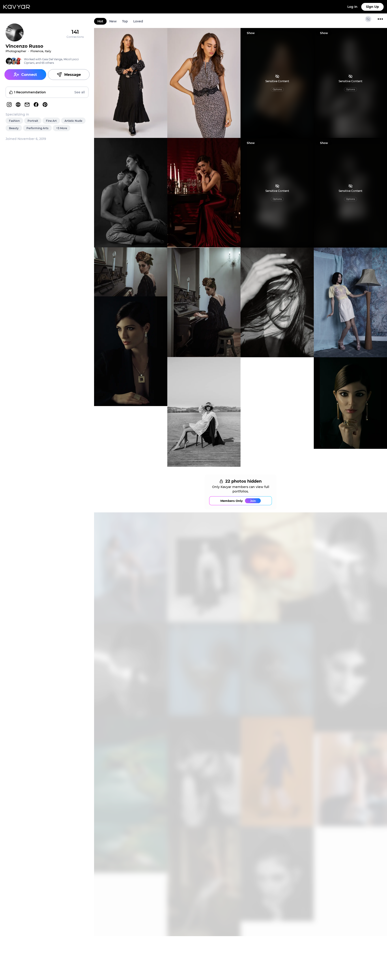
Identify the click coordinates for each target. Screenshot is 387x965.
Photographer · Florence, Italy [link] (28, 51)
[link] (130, 83)
